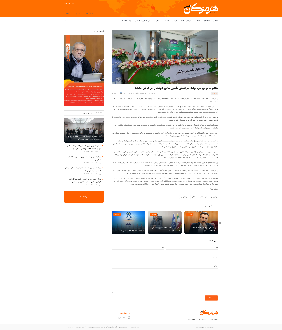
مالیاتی (194, 197)
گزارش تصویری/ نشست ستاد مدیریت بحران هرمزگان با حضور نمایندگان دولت (83, 169)
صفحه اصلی (88, 13)
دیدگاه (215, 266)
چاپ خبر (114, 93)
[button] (65, 20)
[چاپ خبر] (121, 93)
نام (162, 247)
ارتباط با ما (67, 13)
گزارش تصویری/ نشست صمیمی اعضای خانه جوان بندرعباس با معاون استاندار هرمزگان (84, 138)
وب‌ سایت (214, 257)
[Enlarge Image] (165, 56)
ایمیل (215, 247)
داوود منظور (203, 197)
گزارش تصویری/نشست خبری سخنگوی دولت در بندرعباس (85, 158)
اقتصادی (214, 93)
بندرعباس (214, 197)
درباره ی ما (77, 13)
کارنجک (198, 327)
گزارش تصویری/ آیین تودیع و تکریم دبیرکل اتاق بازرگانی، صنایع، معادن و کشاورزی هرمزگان (85, 180)
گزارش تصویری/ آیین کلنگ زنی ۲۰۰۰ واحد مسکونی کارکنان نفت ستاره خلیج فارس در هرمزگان (84, 147)
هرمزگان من (184, 197)
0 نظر (125, 93)
